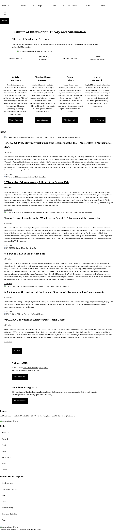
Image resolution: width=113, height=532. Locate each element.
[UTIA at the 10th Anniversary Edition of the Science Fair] (25, 177)
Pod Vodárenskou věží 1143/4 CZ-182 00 (14, 416)
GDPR (4, 502)
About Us (5, 6)
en (5, 14)
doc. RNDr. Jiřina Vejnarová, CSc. (35, 368)
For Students (72, 6)
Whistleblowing (7, 508)
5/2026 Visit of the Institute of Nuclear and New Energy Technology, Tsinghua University (54, 291)
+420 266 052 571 (56, 416)
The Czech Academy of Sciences (30, 39)
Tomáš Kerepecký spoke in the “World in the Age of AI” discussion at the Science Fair (53, 218)
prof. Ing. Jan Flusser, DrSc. (46, 392)
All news (17, 351)
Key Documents (7, 483)
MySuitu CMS (31, 529)
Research (23, 6)
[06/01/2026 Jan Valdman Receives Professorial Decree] (24, 314)
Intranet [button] (4, 21)
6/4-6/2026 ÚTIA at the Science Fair (24, 253)
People (40, 6)
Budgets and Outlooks (9, 489)
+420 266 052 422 (35, 416)
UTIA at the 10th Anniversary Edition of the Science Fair (36, 182)
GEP (3, 495)
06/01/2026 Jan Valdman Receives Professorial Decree (35, 319)
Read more (8, 174)
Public (54, 6)
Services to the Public (9, 514)
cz (5, 12)
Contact (102, 6)
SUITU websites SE (12, 529)
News (88, 6)
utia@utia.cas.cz (69, 416)
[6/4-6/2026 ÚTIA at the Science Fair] (20, 248)
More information (15, 120)
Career (4, 520)
